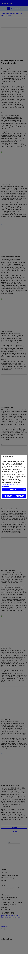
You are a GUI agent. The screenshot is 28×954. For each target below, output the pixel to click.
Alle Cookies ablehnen (8, 495)
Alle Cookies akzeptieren (20, 495)
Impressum (5, 486)
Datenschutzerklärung (8, 484)
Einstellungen (12, 489)
